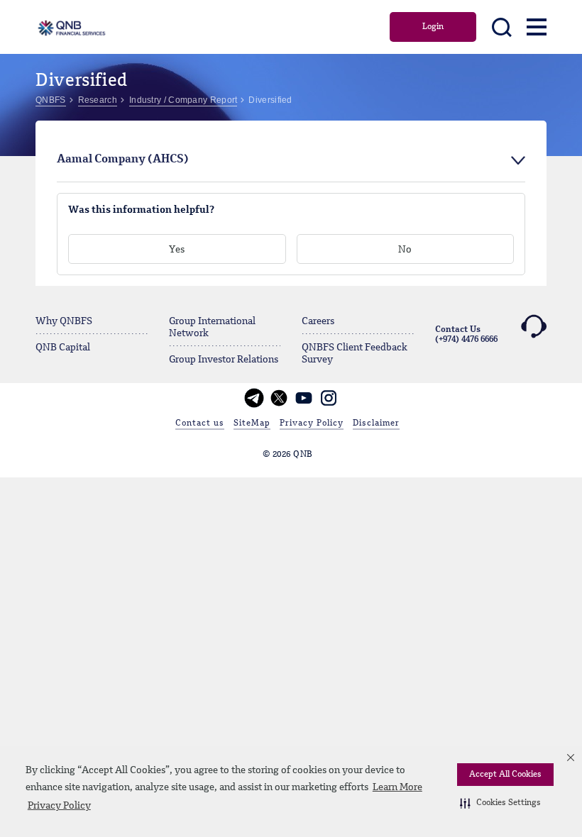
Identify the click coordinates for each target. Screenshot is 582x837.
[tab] (291, 160)
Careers (318, 321)
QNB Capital (62, 348)
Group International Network (212, 327)
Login (433, 27)
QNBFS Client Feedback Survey (354, 354)
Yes (177, 250)
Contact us (199, 423)
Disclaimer (376, 423)
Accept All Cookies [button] (505, 774)
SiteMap (252, 423)
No (405, 250)
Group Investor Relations (223, 360)
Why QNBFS (63, 321)
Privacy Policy (59, 806)
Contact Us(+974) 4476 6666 (466, 335)
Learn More (397, 787)
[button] (500, 803)
